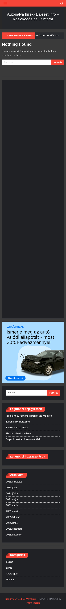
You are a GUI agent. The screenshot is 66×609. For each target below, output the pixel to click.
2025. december (14, 529)
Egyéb (9, 568)
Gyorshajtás (12, 574)
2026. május (12, 499)
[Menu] (5, 3)
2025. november (14, 535)
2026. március (13, 511)
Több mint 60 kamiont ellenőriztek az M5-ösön (29, 416)
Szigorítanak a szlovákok (18, 422)
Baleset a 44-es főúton (17, 428)
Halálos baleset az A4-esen (19, 434)
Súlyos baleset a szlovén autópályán (23, 439)
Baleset (9, 562)
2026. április (12, 505)
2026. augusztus (14, 482)
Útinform (10, 580)
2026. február (13, 517)
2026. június (12, 494)
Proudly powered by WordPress (20, 599)
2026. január (12, 523)
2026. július (11, 488)
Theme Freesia (33, 603)
